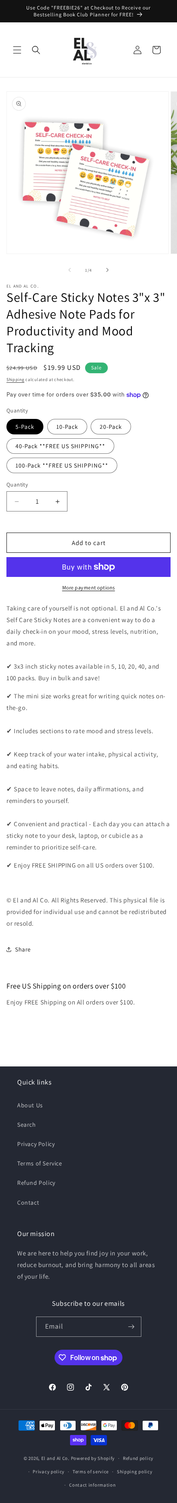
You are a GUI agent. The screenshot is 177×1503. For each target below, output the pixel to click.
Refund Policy (36, 1183)
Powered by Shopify (93, 1458)
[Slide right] (107, 269)
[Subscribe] (131, 1327)
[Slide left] (69, 269)
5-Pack (24, 427)
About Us (30, 1105)
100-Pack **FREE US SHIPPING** (61, 465)
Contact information (92, 1485)
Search (26, 1124)
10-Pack (67, 427)
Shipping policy (135, 1472)
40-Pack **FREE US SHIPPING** (60, 446)
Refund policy (138, 1458)
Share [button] (23, 949)
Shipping (15, 379)
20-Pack (111, 427)
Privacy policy (48, 1472)
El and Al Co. (56, 1458)
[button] (17, 49)
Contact (28, 1202)
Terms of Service (39, 1163)
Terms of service (91, 1472)
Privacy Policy (36, 1144)
